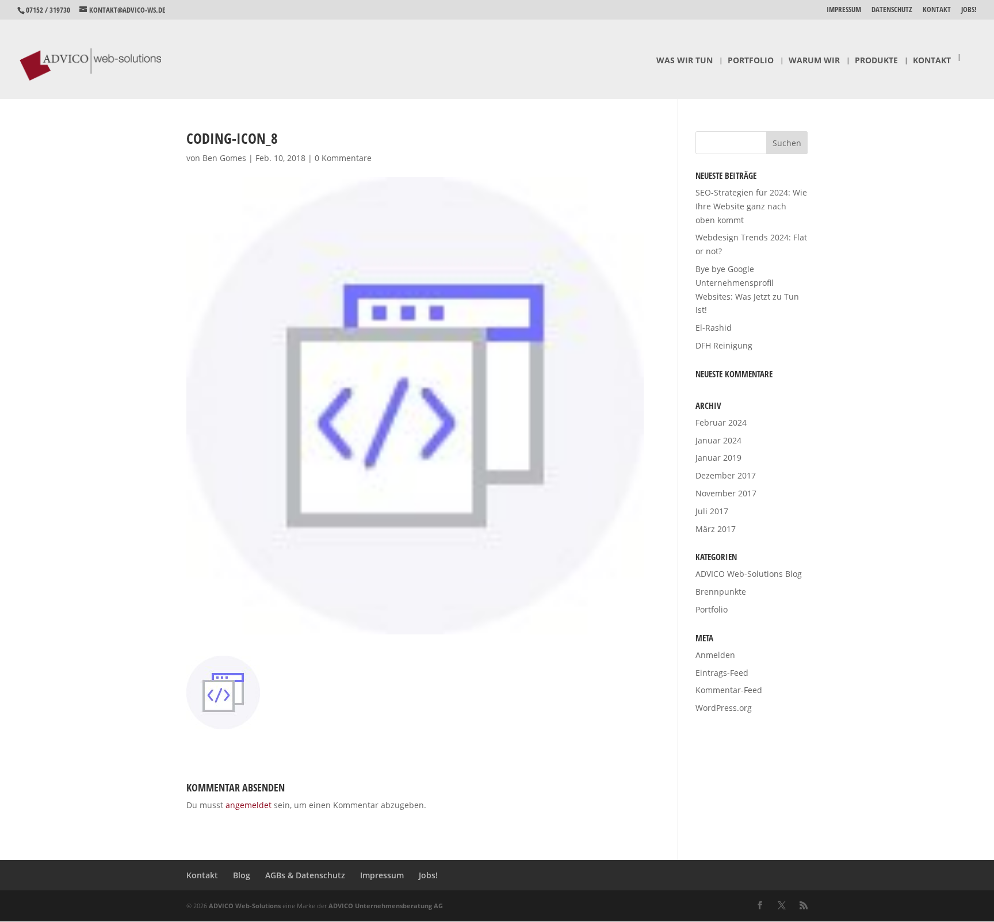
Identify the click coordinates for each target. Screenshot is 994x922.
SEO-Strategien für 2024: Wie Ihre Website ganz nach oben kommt (751, 206)
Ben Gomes (224, 157)
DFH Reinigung (723, 345)
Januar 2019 (718, 457)
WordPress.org (723, 707)
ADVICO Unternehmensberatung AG (385, 905)
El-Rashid (713, 327)
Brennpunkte (720, 591)
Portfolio (751, 61)
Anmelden (715, 654)
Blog (241, 875)
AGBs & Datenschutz (305, 875)
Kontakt (937, 10)
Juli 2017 (711, 511)
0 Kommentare (343, 157)
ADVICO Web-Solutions (245, 905)
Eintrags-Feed (721, 672)
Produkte (876, 61)
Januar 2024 (718, 440)
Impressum (844, 10)
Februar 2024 (721, 422)
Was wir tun (684, 61)
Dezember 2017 (725, 475)
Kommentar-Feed (728, 689)
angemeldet (248, 804)
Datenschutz (891, 10)
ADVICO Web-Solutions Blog (748, 573)
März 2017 (715, 528)
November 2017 (725, 493)
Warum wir (814, 61)
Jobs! (969, 10)
